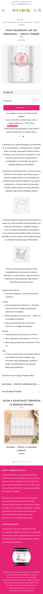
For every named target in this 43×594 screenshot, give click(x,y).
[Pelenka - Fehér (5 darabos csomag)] (21, 427)
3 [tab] (18, 461)
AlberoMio (21, 40)
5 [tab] (22, 461)
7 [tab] (27, 461)
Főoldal (20, 19)
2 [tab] (15, 461)
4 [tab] (20, 461)
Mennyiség (7, 101)
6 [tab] (24, 461)
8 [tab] (29, 461)
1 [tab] (13, 461)
